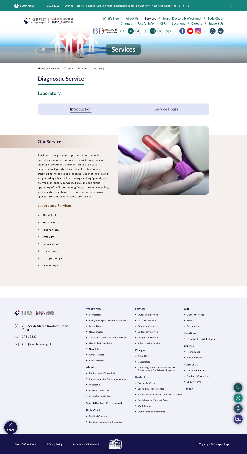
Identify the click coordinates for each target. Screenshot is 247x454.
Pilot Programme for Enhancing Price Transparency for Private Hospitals (157, 368)
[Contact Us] (221, 31)
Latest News (27, 5)
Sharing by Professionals (151, 388)
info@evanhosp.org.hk (37, 344)
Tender (188, 388)
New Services (96, 331)
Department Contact (198, 370)
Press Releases (97, 360)
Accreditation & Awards (101, 396)
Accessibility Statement (86, 444)
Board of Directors (99, 390)
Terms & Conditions (25, 444)
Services (150, 18)
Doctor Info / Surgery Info (152, 411)
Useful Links (144, 405)
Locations (178, 23)
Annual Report (96, 354)
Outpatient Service (148, 314)
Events (190, 320)
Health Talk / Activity (100, 343)
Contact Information (198, 376)
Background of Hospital (102, 373)
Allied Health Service (149, 343)
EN (153, 31)
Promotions (95, 314)
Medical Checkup (98, 416)
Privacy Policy (54, 444)
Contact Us (191, 364)
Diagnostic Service (75, 68)
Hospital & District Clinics (201, 339)
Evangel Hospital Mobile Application (108, 320)
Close (231, 5)
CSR (163, 23)
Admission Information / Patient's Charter (160, 394)
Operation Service (147, 326)
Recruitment (193, 351)
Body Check (215, 18)
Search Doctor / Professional (181, 18)
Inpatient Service (147, 320)
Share (10, 429)
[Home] (213, 31)
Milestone (94, 384)
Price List (143, 356)
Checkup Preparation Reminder (105, 421)
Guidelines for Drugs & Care (153, 400)
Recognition (193, 326)
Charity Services (195, 314)
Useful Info (146, 23)
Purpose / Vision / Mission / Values (107, 378)
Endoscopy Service (148, 331)
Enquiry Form (194, 381)
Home (41, 68)
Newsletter (95, 348)
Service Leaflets (146, 383)
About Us (132, 18)
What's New (110, 18)
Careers (196, 23)
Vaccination (144, 361)
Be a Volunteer (194, 357)
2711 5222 (29, 336)
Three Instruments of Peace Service (108, 337)
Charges (126, 23)
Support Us (215, 23)
